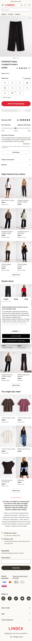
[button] (16, 36)
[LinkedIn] (29, 598)
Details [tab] (16, 299)
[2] (16, 58)
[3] (18, 58)
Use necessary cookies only (16, 341)
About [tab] (26, 299)
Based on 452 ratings (24, 125)
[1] (14, 58)
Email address (6, 558)
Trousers (10, 14)
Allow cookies (16, 336)
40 (27, 83)
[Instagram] (3, 598)
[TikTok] (16, 598)
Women (3, 14)
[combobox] (16, 10)
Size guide (27, 78)
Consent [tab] (5, 299)
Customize (15, 331)
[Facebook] (10, 598)
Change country (18, 637)
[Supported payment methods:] (16, 584)
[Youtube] (22, 598)
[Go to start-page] (10, 5)
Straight (17, 14)
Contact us (8, 633)
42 (5, 88)
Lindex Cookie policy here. (9, 326)
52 (12, 93)
